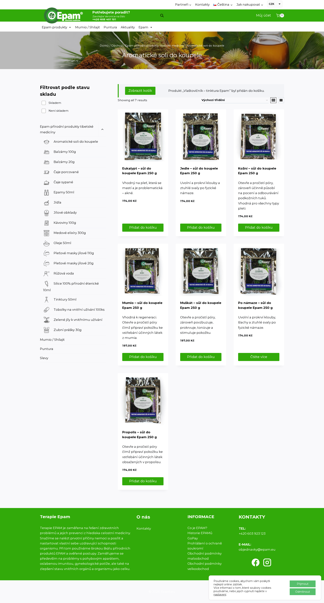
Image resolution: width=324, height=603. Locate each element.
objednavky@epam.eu (257, 549)
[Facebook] (255, 562)
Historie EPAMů (200, 533)
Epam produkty (54, 27)
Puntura (110, 27)
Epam (143, 27)
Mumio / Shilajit (87, 27)
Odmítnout (302, 591)
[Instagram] (267, 562)
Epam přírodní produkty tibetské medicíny (66, 129)
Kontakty (202, 4)
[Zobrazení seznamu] (281, 100)
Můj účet (263, 15)
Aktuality (128, 27)
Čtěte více (258, 357)
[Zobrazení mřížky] (273, 100)
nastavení (220, 594)
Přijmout (302, 584)
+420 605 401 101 (104, 19)
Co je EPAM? (197, 528)
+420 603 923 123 (252, 533)
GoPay (193, 538)
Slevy (44, 358)
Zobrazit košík (140, 91)
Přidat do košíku (143, 227)
